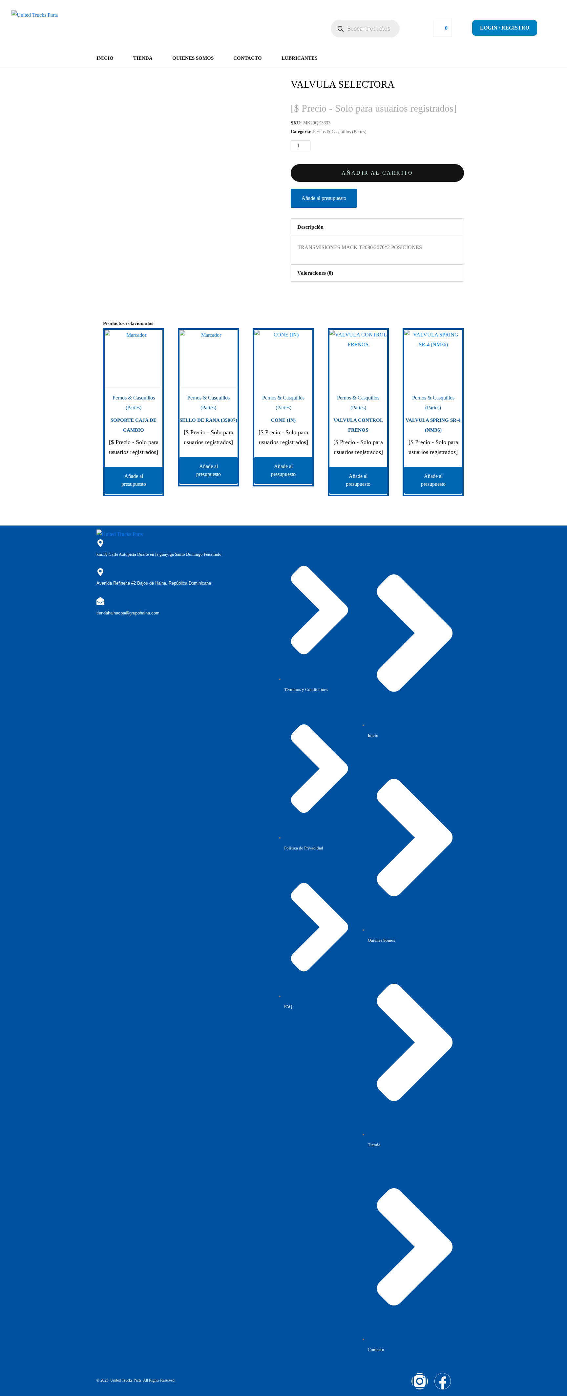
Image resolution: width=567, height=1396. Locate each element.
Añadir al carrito (377, 173)
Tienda (143, 58)
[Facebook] (442, 1381)
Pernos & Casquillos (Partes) (340, 131)
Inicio (105, 58)
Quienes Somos (193, 58)
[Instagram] (419, 1381)
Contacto (247, 58)
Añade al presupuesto (324, 198)
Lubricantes (299, 58)
